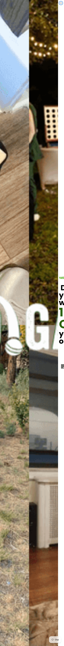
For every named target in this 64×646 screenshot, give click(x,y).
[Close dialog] (61, 3)
